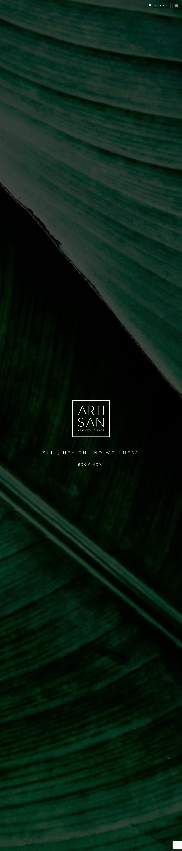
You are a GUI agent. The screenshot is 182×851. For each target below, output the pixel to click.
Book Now (162, 5)
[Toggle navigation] (176, 5)
